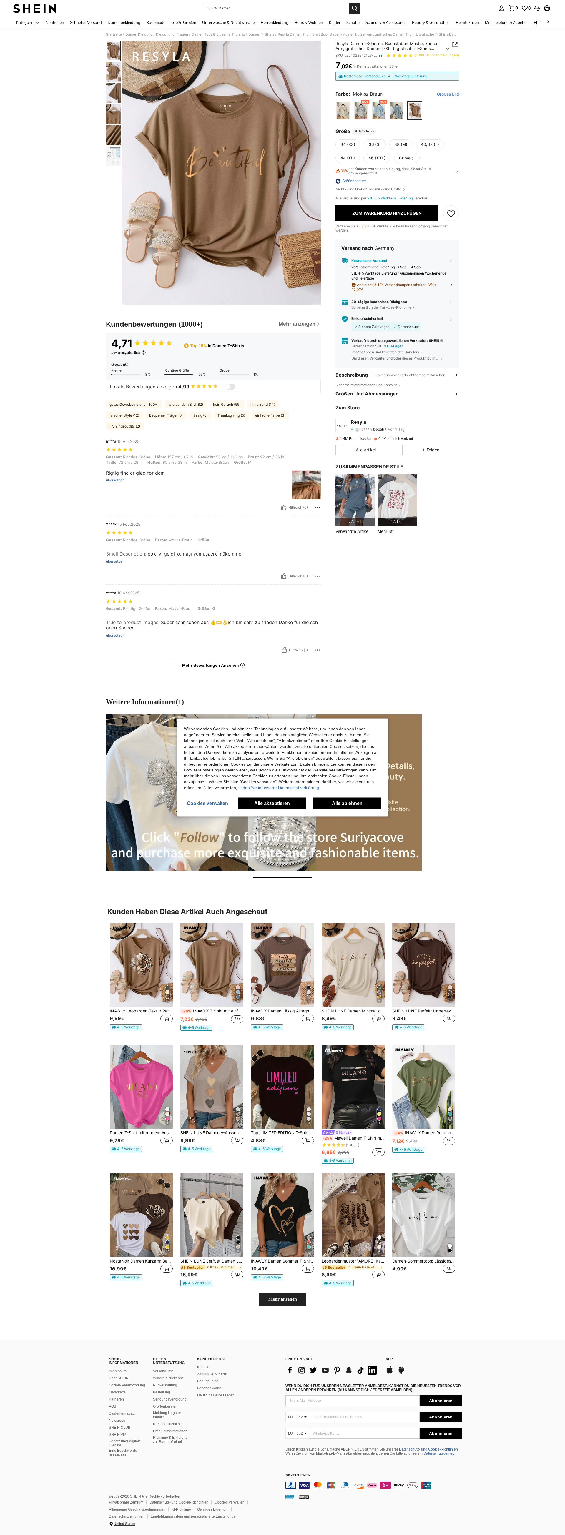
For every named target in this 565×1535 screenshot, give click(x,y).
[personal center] (501, 8)
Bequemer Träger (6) (166, 415)
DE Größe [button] (361, 131)
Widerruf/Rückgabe (168, 1378)
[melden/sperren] (317, 507)
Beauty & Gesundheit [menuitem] (431, 22)
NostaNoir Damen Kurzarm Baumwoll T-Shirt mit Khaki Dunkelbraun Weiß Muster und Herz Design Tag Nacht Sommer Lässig (141, 1261)
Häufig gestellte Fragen (216, 1395)
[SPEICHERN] (451, 213)
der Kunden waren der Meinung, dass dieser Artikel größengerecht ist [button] (386, 171)
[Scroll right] (548, 22)
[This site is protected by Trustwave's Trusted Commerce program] (289, 1497)
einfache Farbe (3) (270, 415)
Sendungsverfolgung (170, 1399)
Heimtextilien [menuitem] (467, 22)
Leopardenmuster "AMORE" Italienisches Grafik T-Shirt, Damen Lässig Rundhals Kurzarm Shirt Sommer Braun (353, 1261)
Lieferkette (117, 1392)
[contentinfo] (373, 1485)
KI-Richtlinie (181, 1509)
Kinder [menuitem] (334, 22)
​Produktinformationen (170, 1431)
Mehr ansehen (282, 1299)
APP (389, 1359)
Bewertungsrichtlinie (125, 352)
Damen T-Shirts (261, 34)
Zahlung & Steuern (212, 1374)
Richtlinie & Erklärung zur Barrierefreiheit (170, 1440)
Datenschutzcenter (438, 1453)
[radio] (342, 110)
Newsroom (117, 1420)
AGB (112, 1406)
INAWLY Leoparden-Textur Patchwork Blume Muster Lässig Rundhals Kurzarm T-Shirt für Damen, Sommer (141, 1011)
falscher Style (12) (124, 415)
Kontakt (203, 1367)
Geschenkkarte (209, 1388)
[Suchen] (354, 8)
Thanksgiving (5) (231, 415)
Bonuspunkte (207, 1381)
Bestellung (161, 1392)
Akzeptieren (297, 1475)
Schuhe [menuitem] (353, 22)
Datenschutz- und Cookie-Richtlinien (428, 1449)
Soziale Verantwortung (127, 1385)
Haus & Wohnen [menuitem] (308, 22)
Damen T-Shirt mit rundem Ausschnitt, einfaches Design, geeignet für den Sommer (141, 1132)
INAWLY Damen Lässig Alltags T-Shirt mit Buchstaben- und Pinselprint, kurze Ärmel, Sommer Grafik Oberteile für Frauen (282, 1011)
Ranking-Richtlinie (168, 1424)
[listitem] (355, 500)
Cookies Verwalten (230, 1502)
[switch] (230, 387)
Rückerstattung (165, 1385)
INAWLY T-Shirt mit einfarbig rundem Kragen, (212, 1011)
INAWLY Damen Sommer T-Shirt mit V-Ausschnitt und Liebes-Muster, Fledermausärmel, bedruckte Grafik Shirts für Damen (282, 1261)
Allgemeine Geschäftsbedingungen (137, 1509)
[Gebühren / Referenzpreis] (354, 67)
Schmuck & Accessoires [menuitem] (385, 22)
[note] (126, 1027)
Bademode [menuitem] (155, 22)
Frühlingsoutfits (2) (124, 426)
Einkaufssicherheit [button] (367, 319)
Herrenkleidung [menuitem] (274, 22)
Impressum (118, 1371)
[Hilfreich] (283, 507)
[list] (332, 1370)
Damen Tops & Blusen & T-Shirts (218, 34)
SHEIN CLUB (119, 1428)
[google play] (401, 1373)
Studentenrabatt (121, 1413)
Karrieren (116, 1399)
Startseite (114, 34)
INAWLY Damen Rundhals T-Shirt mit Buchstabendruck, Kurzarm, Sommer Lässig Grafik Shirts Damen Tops (424, 1132)
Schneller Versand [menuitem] (86, 22)
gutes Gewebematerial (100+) (134, 404)
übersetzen (115, 480)
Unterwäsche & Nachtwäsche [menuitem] (228, 22)
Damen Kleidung (138, 34)
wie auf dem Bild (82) (186, 404)
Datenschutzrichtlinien (126, 1516)
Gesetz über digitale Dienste (125, 1443)
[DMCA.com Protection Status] (304, 1497)
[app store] (389, 1373)
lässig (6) (200, 415)
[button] (537, 8)
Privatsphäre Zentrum (126, 1502)
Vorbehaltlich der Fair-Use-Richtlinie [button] (381, 307)
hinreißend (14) (262, 404)
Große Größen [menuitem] (183, 22)
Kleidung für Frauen (172, 34)
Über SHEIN (119, 1378)
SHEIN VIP (117, 1435)
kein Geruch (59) (226, 404)
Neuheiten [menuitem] (55, 22)
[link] (513, 7)
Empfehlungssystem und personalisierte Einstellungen (194, 1516)
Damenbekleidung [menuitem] (124, 22)
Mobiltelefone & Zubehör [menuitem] (506, 22)
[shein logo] (34, 8)
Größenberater (165, 1406)
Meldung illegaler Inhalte (167, 1415)
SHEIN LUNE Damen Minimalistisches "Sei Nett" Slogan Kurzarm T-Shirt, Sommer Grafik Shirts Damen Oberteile (353, 1011)
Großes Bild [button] (448, 94)
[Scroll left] (541, 22)
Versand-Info (163, 1371)
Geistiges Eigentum (212, 1509)
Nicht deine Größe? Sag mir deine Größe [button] (368, 189)
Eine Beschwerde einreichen (123, 1452)
